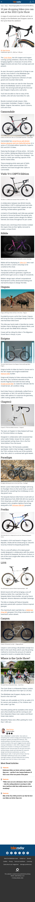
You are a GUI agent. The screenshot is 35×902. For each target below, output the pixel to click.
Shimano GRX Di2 (18, 505)
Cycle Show (7, 58)
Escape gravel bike (7, 384)
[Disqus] (17, 824)
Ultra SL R (23, 263)
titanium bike (5, 374)
